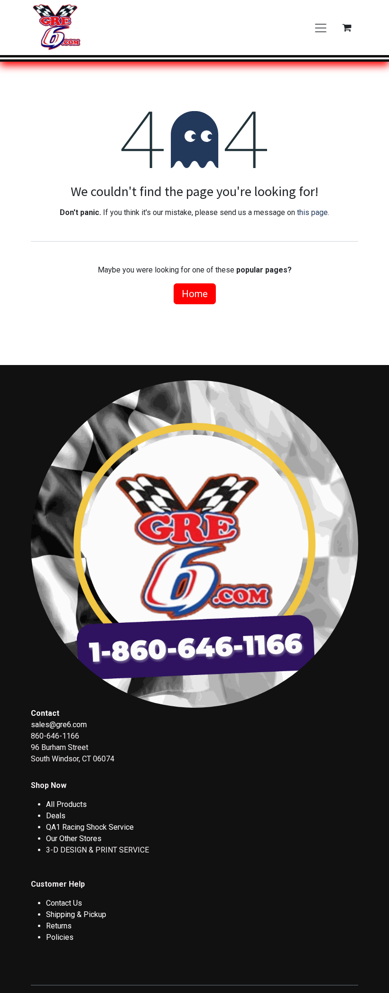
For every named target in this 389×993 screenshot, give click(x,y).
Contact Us (64, 903)
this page (312, 212)
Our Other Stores (74, 838)
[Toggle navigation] (321, 27)
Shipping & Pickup (76, 914)
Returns (59, 925)
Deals (55, 815)
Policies (60, 937)
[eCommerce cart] (346, 27)
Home (195, 294)
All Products (66, 804)
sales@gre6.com (59, 724)
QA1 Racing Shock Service (90, 827)
